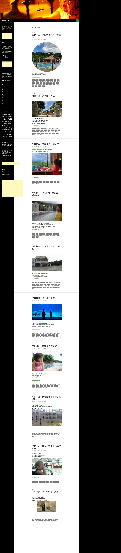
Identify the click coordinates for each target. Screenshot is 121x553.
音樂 (2, 104)
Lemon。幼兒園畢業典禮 (6, 80)
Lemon (61, 20)
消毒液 (53, 285)
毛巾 (55, 81)
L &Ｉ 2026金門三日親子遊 (6, 73)
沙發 (46, 131)
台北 (49, 519)
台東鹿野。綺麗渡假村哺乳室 (45, 144)
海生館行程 (36, 275)
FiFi (57, 20)
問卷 (59, 282)
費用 (5, 134)
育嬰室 (38, 133)
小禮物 (42, 284)
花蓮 (51, 235)
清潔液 (47, 520)
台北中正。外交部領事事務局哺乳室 (46, 447)
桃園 (3, 128)
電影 (54, 287)
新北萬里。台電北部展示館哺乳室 (46, 247)
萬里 (36, 287)
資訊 (2, 101)
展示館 (52, 284)
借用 (36, 282)
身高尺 (54, 133)
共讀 (37, 433)
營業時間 (34, 133)
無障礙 (34, 84)
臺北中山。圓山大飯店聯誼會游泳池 (46, 36)
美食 (5, 132)
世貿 (43, 519)
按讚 (59, 284)
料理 (2, 89)
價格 (3, 116)
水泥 (40, 235)
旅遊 (2, 92)
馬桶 (37, 236)
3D (33, 282)
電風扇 (58, 287)
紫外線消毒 (41, 84)
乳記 (46, 519)
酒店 (37, 387)
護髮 (56, 84)
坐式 (47, 233)
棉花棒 (49, 81)
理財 (2, 98)
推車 (57, 233)
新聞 (2, 91)
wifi (40, 519)
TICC (36, 519)
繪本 (33, 287)
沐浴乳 (59, 81)
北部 (45, 282)
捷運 (37, 520)
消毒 (53, 131)
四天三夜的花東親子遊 (37, 149)
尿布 (49, 130)
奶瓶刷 (38, 384)
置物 (45, 84)
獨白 (2, 97)
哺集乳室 (38, 130)
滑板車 (57, 285)
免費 (42, 282)
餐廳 (11, 136)
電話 (38, 134)
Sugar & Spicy (73, 20)
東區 (40, 131)
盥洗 (37, 84)
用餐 (11, 129)
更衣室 (42, 81)
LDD (33, 128)
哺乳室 (34, 130)
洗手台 (50, 131)
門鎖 (44, 336)
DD (54, 20)
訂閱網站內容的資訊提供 (6, 173)
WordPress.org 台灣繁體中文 (7, 176)
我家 (34, 32)
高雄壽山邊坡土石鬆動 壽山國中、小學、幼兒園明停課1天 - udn (7, 145)
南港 (47, 433)
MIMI (68, 20)
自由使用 (42, 133)
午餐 (3, 119)
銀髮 (2, 103)
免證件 (34, 433)
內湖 (9, 116)
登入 (2, 171)
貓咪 (2, 100)
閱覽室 (57, 434)
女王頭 (38, 284)
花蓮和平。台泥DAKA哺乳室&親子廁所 (46, 194)
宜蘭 (41, 384)
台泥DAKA (46, 223)
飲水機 (42, 134)
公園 (11, 116)
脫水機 (49, 84)
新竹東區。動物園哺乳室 (43, 95)
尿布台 (52, 130)
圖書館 (34, 284)
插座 (33, 131)
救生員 (34, 81)
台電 (52, 282)
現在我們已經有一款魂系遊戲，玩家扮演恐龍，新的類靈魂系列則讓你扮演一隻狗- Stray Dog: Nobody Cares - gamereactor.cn (7, 151)
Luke (65, 20)
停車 (39, 282)
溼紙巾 (51, 520)
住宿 (8, 114)
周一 (57, 128)
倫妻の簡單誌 (5, 21)
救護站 (38, 81)
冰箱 (47, 128)
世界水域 (34, 333)
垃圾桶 (45, 130)
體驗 (2, 138)
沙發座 (44, 235)
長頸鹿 (58, 133)
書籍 (2, 94)
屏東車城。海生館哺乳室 (43, 298)
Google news (5, 142)
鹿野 (37, 183)
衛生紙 (47, 133)
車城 (41, 336)
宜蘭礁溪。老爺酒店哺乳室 (44, 346)
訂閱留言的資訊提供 (5, 174)
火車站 (50, 434)
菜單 (8, 132)
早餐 (10, 126)
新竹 (36, 131)
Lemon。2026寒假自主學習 (6, 74)
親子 (52, 84)
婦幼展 (57, 519)
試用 (48, 287)
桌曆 (43, 285)
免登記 (40, 128)
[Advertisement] (7, 36)
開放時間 (34, 134)
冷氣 (50, 128)
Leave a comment (42, 39)
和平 (40, 233)
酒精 (59, 84)
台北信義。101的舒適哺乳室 (45, 491)
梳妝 (45, 81)
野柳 (51, 287)
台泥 (37, 233)
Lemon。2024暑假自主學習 (6, 78)
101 (33, 519)
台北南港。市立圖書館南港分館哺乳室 (46, 398)
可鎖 (49, 282)
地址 (42, 130)
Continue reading (36, 77)
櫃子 (52, 81)
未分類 (3, 95)
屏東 (55, 333)
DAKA (34, 233)
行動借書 (40, 287)
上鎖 (36, 128)
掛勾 (59, 130)
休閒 (32, 32)
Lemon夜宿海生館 (43, 323)
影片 (8, 123)
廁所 (56, 130)
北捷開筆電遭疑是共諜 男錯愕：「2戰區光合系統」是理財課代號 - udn (7, 157)
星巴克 (37, 235)
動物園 (54, 128)
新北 (40, 285)
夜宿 (48, 333)
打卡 (56, 284)
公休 (43, 128)
